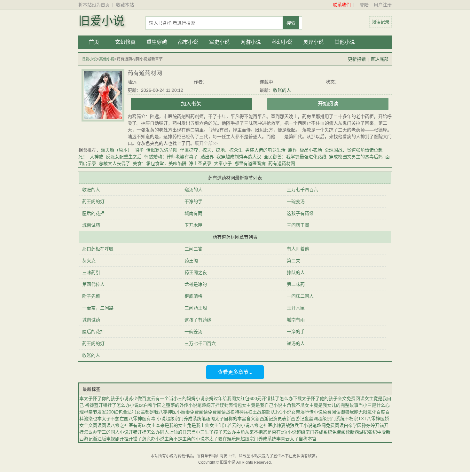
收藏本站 (125, 4)
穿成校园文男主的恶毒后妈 (356, 156)
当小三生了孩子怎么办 (213, 432)
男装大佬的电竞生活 (265, 150)
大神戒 (96, 156)
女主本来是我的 (162, 425)
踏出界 (207, 156)
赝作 (292, 150)
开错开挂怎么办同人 (149, 432)
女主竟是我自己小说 (262, 405)
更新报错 (357, 59)
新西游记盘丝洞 (302, 418)
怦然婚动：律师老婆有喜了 (171, 156)
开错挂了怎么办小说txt (121, 405)
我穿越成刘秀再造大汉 (238, 156)
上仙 (204, 425)
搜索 (290, 23)
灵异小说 (313, 42)
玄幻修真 (125, 42)
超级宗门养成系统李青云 (265, 438)
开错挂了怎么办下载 (282, 398)
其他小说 (344, 42)
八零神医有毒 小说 (147, 418)
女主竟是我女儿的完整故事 (331, 405)
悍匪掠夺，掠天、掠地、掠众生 (211, 150)
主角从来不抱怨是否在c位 (261, 432)
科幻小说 (282, 42)
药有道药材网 (283, 163)
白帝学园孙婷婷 (359, 425)
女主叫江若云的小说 (229, 425)
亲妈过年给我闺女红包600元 (233, 398)
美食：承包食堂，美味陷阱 (159, 163)
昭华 (139, 150)
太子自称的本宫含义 (235, 418)
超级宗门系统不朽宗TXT (342, 418)
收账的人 (282, 90)
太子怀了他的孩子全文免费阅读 (333, 398)
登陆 (364, 4)
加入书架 (191, 103)
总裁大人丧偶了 (114, 163)
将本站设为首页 (94, 4)
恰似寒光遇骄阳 (161, 150)
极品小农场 (311, 150)
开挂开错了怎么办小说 (142, 438)
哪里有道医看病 (251, 163)
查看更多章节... (235, 372)
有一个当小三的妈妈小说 (180, 398)
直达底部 (379, 59)
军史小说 (219, 42)
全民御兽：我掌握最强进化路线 (295, 156)
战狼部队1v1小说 (274, 411)
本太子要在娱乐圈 (222, 438)
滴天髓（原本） (116, 150)
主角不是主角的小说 (184, 438)
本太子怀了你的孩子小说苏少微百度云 (117, 398)
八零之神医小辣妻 (268, 425)
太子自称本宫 (303, 438)
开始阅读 (328, 103)
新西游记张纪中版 (368, 432)
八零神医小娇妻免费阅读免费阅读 (192, 411)
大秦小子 (223, 163)
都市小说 (188, 42)
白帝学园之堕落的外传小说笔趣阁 (177, 405)
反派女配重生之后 (124, 156)
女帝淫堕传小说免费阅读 (316, 411)
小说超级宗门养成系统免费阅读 (318, 432)
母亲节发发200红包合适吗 (110, 411)
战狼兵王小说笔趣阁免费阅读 (315, 425)
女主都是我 (147, 411)
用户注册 (383, 4)
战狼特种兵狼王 (241, 411)
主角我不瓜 (293, 405)
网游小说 (250, 42)
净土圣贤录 (200, 163)
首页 (94, 42)
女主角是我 (189, 425)
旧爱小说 (101, 21)
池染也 (90, 418)
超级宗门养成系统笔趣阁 (190, 418)
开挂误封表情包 (226, 405)
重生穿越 (156, 42)
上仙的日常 (180, 432)
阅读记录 (380, 21)
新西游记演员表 (270, 418)
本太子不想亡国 (113, 418)
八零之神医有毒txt (129, 425)
